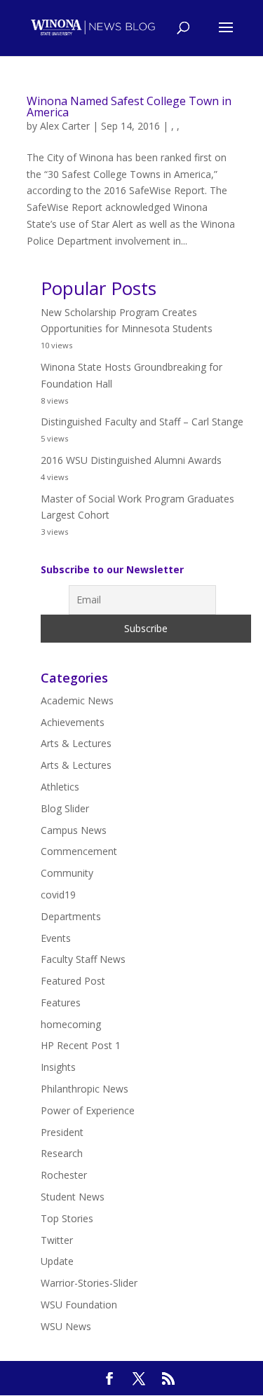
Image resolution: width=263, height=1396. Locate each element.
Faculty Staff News (83, 959)
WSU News (66, 1326)
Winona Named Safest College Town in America (129, 106)
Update (57, 1261)
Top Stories (67, 1218)
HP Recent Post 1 (81, 1045)
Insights (58, 1067)
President (62, 1132)
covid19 (58, 894)
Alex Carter (65, 125)
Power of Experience (88, 1110)
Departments (71, 916)
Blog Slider (65, 808)
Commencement (79, 851)
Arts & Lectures (76, 743)
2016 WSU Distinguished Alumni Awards (131, 460)
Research (62, 1153)
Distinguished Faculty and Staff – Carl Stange (142, 421)
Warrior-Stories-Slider (89, 1282)
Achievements (72, 722)
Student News (72, 1196)
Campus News (74, 830)
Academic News (77, 700)
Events (56, 938)
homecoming (71, 1024)
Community (67, 873)
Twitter (57, 1240)
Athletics (60, 786)
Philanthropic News (84, 1088)
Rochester (64, 1175)
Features (61, 1002)
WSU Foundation (79, 1304)
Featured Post (73, 980)
